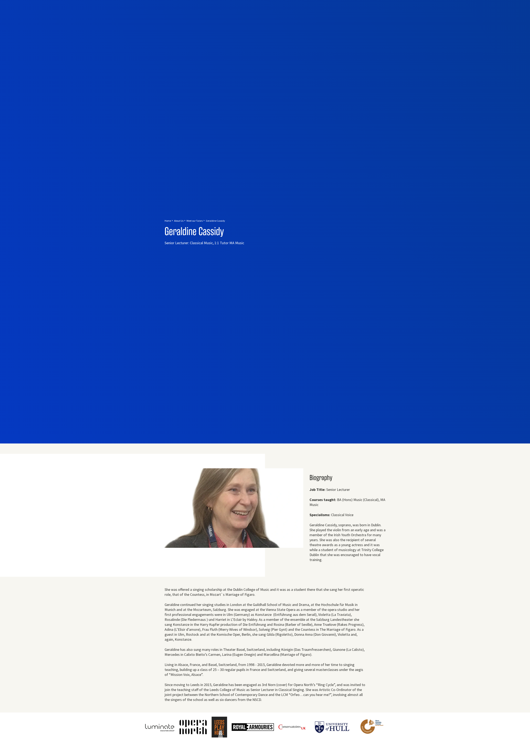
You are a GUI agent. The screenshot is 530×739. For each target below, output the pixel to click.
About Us (178, 220)
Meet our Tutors (195, 220)
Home (168, 220)
